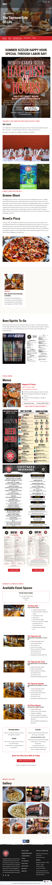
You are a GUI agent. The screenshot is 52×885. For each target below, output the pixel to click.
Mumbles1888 (24, 871)
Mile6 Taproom (24, 868)
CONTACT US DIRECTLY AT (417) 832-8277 (26, 765)
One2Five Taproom (25, 865)
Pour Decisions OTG (25, 860)
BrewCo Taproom (25, 863)
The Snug (23, 858)
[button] (48, 5)
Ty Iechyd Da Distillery (25, 855)
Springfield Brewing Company (27, 853)
